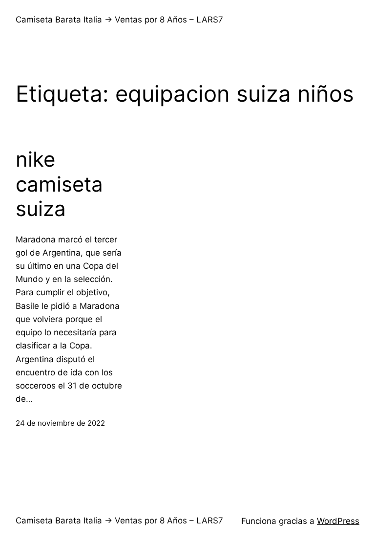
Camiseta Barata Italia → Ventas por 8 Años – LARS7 (119, 19)
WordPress (338, 521)
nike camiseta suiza (59, 184)
